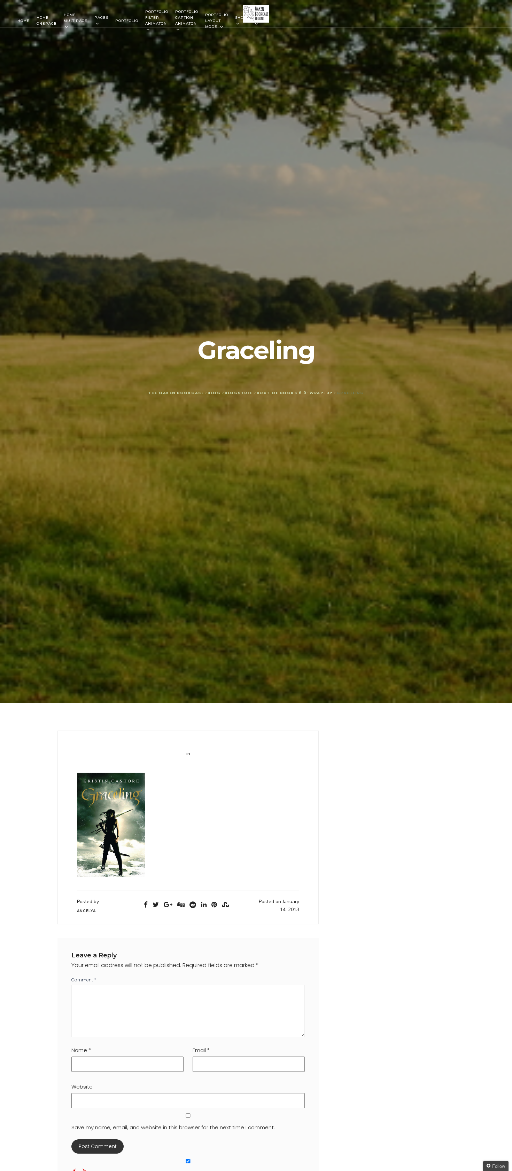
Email (201, 1050)
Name (81, 1050)
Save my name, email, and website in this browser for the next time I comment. (173, 1127)
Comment (83, 980)
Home (23, 20)
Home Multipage (75, 18)
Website (82, 1086)
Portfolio (126, 20)
